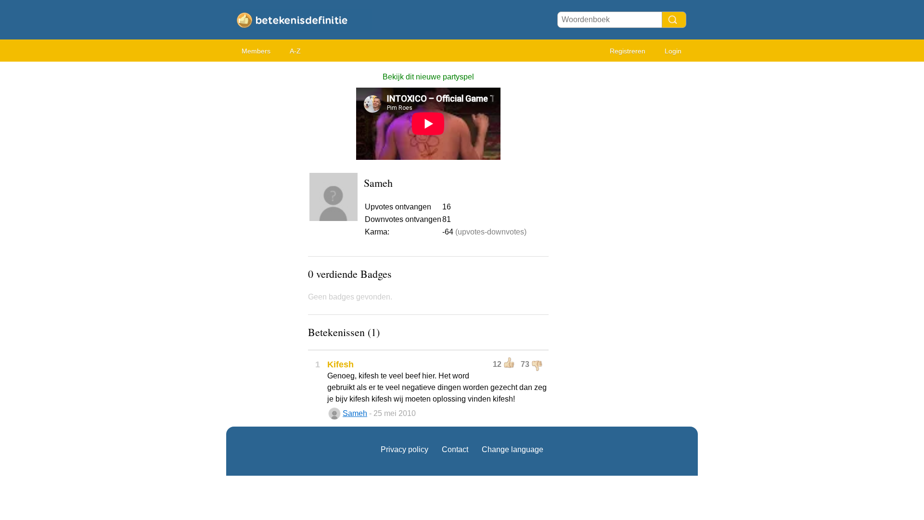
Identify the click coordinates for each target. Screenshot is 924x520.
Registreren (627, 51)
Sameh (355, 413)
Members (256, 51)
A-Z (295, 51)
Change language (512, 449)
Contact (455, 449)
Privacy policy (404, 449)
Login (673, 51)
